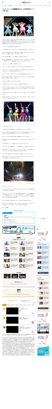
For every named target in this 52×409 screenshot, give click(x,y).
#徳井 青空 (19, 294)
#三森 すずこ (15, 294)
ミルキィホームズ (29, 39)
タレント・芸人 (39, 5)
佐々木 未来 (11, 39)
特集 (49, 5)
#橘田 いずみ (27, 294)
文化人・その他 (45, 5)
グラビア (34, 5)
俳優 (5, 5)
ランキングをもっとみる (42, 308)
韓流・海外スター (11, 5)
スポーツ (29, 5)
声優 (19, 5)
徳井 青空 (7, 39)
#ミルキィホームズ (11, 294)
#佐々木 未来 (23, 294)
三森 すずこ (4, 39)
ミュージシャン (24, 5)
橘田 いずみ (15, 39)
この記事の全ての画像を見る (19, 210)
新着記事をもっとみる (41, 272)
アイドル (16, 5)
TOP (2, 5)
